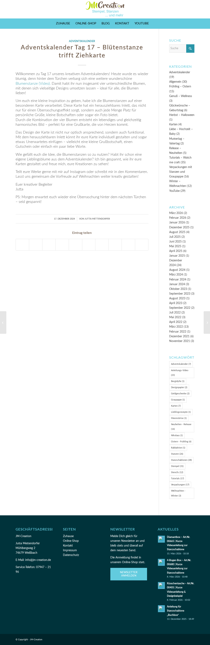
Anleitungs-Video (179, 372)
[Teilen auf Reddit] (115, 244)
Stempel (177, 466)
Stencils (177, 472)
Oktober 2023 (178, 289)
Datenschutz (71, 555)
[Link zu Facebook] (173, 9)
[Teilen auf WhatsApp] (49, 244)
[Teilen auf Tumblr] (88, 244)
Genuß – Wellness (180, 96)
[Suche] (154, 23)
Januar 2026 (177, 222)
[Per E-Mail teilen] (128, 244)
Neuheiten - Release (181, 426)
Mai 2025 (175, 246)
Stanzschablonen (181, 460)
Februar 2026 (177, 217)
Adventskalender (82, 41)
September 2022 (179, 307)
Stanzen (177, 454)
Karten (173, 124)
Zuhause (68, 536)
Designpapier (179, 387)
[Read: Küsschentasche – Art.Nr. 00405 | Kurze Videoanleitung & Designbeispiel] (161, 585)
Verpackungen (180, 485)
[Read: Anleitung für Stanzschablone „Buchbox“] (161, 608)
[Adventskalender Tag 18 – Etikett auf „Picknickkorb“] (207, 322)
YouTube (174, 191)
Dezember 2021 (179, 336)
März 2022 (176, 326)
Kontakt (68, 545)
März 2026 (176, 213)
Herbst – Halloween (181, 115)
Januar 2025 (177, 255)
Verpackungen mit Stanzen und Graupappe (180, 172)
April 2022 (175, 322)
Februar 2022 (177, 331)
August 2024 (177, 270)
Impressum (70, 550)
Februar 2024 (177, 279)
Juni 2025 (175, 241)
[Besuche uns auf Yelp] (141, 244)
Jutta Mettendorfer (97, 219)
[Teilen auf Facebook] (22, 244)
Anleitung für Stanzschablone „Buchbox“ (175, 610)
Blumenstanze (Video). (33, 84)
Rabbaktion (178, 448)
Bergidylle (177, 381)
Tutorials (177, 478)
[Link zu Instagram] (179, 9)
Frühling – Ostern (180, 86)
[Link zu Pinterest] (185, 9)
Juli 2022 (175, 312)
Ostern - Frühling (181, 441)
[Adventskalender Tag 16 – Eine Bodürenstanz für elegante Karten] (3, 322)
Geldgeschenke (180, 393)
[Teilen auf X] (35, 244)
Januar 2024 (177, 284)
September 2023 (179, 293)
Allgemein (175, 81)
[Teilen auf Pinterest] (62, 244)
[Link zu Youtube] (191, 9)
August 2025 (177, 232)
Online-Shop (71, 541)
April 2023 (175, 303)
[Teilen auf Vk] (101, 244)
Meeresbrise (179, 418)
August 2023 (177, 298)
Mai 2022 (175, 317)
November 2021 (179, 341)
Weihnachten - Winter (178, 493)
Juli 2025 (175, 237)
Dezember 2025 (179, 227)
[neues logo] (105, 9)
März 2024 (176, 274)
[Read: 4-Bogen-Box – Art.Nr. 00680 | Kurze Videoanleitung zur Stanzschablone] (161, 562)
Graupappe (178, 400)
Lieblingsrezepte (181, 412)
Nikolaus (177, 435)
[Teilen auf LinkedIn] (75, 244)
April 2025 (175, 251)
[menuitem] (63, 23)
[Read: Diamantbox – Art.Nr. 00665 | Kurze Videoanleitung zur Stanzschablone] (161, 539)
